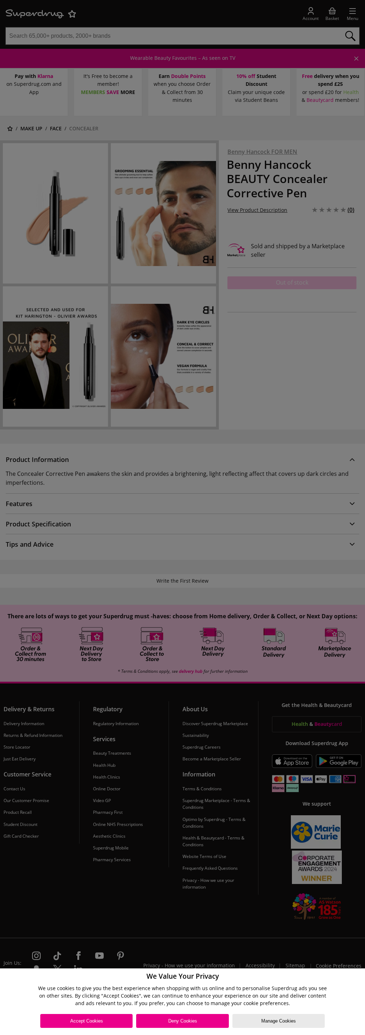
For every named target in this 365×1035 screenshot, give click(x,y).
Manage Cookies (278, 1021)
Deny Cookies (182, 1021)
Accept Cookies (86, 1021)
